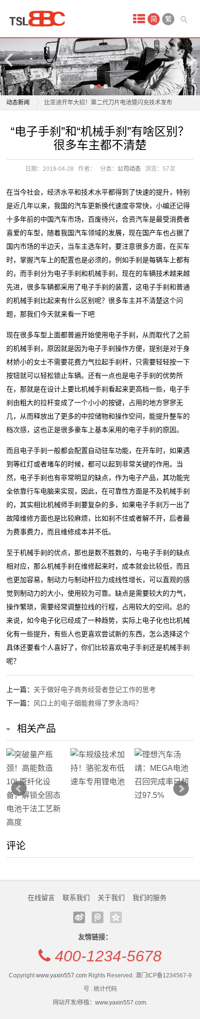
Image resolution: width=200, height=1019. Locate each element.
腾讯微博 (97, 917)
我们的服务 (150, 897)
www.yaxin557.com (61, 975)
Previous (9, 60)
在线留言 (41, 897)
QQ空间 (116, 917)
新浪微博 (79, 917)
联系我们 (76, 897)
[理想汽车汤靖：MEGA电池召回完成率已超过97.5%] (164, 775)
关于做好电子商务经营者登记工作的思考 (94, 689)
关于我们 (111, 897)
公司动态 (129, 168)
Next (191, 60)
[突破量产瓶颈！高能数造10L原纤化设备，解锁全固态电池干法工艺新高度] (36, 788)
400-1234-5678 (108, 956)
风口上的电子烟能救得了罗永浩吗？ (87, 703)
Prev (19, 788)
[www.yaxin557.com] (40, 18)
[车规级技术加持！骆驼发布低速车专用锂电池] (100, 768)
